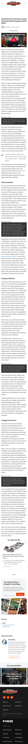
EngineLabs (18, 733)
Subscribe (20, 594)
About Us (5, 702)
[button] (14, 30)
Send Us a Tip (6, 706)
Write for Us (18, 706)
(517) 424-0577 (6, 626)
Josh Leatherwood (7, 566)
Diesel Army (18, 730)
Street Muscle (19, 741)
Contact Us (18, 702)
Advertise (5, 709)
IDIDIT (15, 90)
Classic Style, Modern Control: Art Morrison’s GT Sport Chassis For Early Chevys (13, 556)
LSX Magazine (19, 737)
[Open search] (25, 3)
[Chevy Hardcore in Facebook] (8, 697)
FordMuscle (6, 737)
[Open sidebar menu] (2, 3)
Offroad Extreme (7, 741)
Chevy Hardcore (7, 730)
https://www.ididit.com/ (9, 625)
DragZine (5, 733)
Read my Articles (14, 657)
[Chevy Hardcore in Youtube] (11, 697)
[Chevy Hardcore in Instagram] (4, 697)
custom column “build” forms (10, 256)
